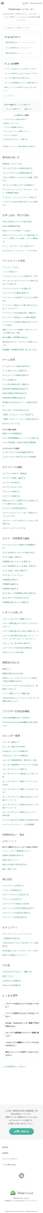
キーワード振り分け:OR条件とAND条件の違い (20, 820)
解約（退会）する (9, 869)
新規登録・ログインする (11, 123)
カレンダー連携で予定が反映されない (17, 78)
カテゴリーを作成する (10, 135)
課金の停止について (10, 860)
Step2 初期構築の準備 (11, 226)
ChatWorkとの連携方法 (11, 981)
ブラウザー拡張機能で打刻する (13, 127)
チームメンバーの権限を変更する (15, 375)
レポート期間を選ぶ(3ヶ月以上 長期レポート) (20, 631)
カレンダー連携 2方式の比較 (13, 747)
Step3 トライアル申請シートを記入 (16, 231)
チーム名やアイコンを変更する (14, 371)
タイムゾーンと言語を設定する (14, 917)
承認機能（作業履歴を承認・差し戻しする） (20, 350)
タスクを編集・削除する (12, 557)
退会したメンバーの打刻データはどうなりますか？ (22, 1053)
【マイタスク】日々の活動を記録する (17, 168)
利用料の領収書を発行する (13, 855)
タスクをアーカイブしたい (13, 575)
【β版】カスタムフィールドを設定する (17, 414)
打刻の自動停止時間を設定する (14, 393)
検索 (26, 3)
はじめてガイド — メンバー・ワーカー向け (19, 251)
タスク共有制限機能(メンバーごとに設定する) (20, 438)
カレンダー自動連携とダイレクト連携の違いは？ (21, 83)
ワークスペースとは (10, 267)
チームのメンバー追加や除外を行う (16, 366)
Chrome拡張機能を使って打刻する (16, 718)
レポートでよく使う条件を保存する (16, 643)
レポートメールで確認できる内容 (15, 904)
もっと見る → (9, 96)
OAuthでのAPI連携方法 (11, 985)
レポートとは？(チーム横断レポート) (17, 619)
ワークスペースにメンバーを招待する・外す (20, 276)
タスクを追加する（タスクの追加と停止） (19, 553)
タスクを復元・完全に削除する (14, 571)
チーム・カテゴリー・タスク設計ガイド (18, 246)
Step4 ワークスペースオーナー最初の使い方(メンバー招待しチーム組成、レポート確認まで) (20, 238)
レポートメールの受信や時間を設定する (18, 908)
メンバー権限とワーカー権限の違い (16, 693)
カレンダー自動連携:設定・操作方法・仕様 (19, 760)
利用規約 (5, 1153)
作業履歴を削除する (10, 589)
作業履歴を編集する (10, 584)
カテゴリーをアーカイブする (13, 528)
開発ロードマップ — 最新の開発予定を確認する (20, 146)
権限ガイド (28, 109)
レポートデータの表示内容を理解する (17, 648)
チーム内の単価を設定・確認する (15, 384)
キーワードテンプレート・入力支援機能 (18, 824)
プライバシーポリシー (10, 1159)
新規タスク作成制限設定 (12, 433)
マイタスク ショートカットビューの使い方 (19, 197)
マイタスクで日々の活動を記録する (14, 119)
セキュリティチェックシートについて (17, 934)
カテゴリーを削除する (11, 496)
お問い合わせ (21, 1131)
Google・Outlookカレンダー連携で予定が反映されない (22, 1024)
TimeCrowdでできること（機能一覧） (16, 139)
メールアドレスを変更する (13, 886)
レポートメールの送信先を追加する (16, 913)
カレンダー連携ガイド (13, 109)
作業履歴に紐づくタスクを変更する (16, 561)
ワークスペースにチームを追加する (16, 288)
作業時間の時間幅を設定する (13, 398)
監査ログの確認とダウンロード (14, 955)
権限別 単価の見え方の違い (13, 673)
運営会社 (5, 1147)
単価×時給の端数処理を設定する (15, 389)
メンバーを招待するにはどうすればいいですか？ (21, 73)
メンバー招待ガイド (24, 105)
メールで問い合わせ (9, 1165)
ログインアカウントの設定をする (15, 895)
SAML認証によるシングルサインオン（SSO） (20, 951)
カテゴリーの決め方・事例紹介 (14, 473)
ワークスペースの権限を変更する (15, 293)
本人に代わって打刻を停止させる (15, 410)
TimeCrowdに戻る (35, 3)
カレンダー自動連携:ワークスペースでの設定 (20, 765)
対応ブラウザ (7, 976)
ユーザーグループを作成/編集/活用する (18, 452)
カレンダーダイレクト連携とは (14, 769)
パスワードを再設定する (12, 890)
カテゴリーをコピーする (12, 487)
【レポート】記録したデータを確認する (18, 185)
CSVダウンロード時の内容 (13, 652)
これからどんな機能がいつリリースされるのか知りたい (22, 1044)
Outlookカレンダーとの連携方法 (15, 756)
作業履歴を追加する (10, 580)
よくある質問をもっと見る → (14, 1066)
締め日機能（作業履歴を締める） (15, 337)
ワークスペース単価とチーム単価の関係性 (19, 317)
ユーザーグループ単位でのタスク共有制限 (19, 457)
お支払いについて (9, 841)
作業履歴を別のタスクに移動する (15, 602)
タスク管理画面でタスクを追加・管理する (19, 566)
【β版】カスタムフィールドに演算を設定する (20, 419)
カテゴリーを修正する (11, 491)
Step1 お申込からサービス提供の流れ (17, 222)
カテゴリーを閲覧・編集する (13, 478)
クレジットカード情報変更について (16, 851)
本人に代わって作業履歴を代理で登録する (19, 593)
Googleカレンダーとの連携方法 (15, 751)
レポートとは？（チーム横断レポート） (16, 131)
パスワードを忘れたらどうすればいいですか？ (20, 69)
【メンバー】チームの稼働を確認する (17, 173)
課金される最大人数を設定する (14, 864)
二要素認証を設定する (11, 938)
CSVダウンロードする (11, 424)
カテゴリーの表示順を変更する (14, 508)
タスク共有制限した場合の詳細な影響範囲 (19, 442)
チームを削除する (9, 380)
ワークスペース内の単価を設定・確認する (19, 313)
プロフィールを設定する (12, 899)
